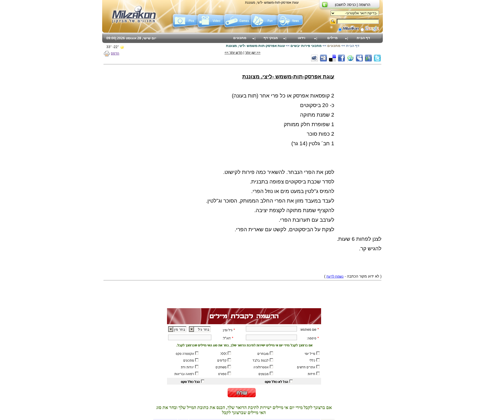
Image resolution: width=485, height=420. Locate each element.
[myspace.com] (359, 58)
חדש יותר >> (233, 53)
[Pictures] (184, 29)
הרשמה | (363, 5)
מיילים (332, 38)
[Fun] (264, 29)
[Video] (211, 29)
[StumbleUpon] (350, 58)
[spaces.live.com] (368, 58)
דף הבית (363, 38)
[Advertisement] (359, 150)
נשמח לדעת (335, 276)
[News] (291, 29)
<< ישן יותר (252, 53)
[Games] (237, 29)
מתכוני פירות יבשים (306, 46)
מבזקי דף (271, 38)
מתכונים (239, 38)
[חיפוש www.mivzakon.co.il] (351, 30)
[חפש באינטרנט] (372, 30)
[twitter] (377, 58)
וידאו (301, 38)
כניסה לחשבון (345, 5)
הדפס (115, 53)
